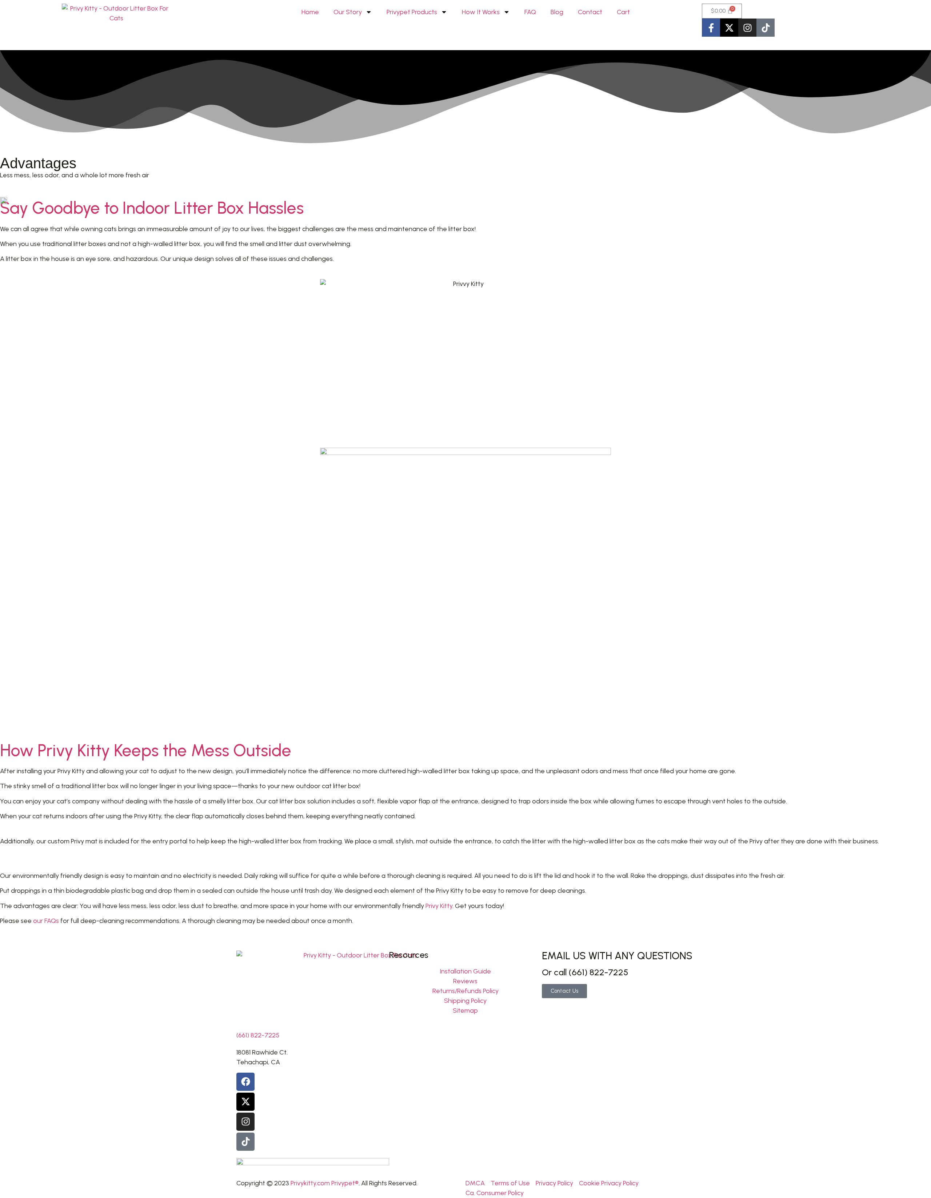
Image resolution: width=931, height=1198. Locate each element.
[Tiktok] (765, 28)
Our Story (347, 12)
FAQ (530, 12)
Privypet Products (412, 12)
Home (310, 12)
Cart (623, 12)
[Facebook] (245, 1082)
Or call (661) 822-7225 (585, 972)
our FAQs (46, 921)
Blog (557, 12)
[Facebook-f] (711, 28)
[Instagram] (747, 28)
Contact (590, 12)
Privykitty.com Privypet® (325, 1183)
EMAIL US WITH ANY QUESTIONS (617, 955)
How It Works (481, 12)
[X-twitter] (729, 28)
